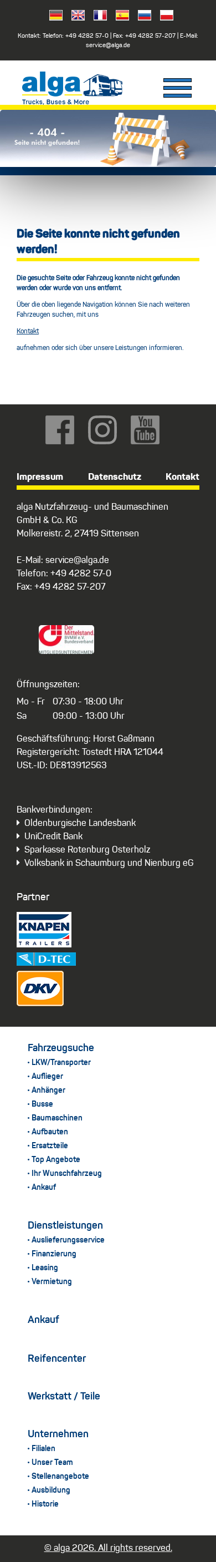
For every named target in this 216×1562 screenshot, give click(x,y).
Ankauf (44, 1187)
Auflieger (47, 1077)
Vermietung (52, 1282)
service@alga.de (108, 46)
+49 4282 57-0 (87, 36)
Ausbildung (51, 1490)
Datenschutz (114, 477)
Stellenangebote (60, 1476)
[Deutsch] (53, 18)
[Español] (119, 18)
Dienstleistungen (65, 1226)
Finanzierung (54, 1254)
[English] (75, 18)
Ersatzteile (50, 1146)
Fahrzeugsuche (61, 1048)
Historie (45, 1504)
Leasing (45, 1268)
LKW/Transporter (61, 1063)
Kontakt (28, 331)
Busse (42, 1104)
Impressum (40, 477)
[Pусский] (141, 18)
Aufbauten (50, 1132)
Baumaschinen (57, 1118)
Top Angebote (56, 1160)
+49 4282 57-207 (150, 36)
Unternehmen (58, 1434)
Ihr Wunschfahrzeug (67, 1174)
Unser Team (52, 1463)
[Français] (97, 18)
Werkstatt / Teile (64, 1397)
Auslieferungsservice (68, 1240)
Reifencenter (57, 1359)
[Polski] (163, 18)
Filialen (43, 1449)
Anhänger (48, 1090)
